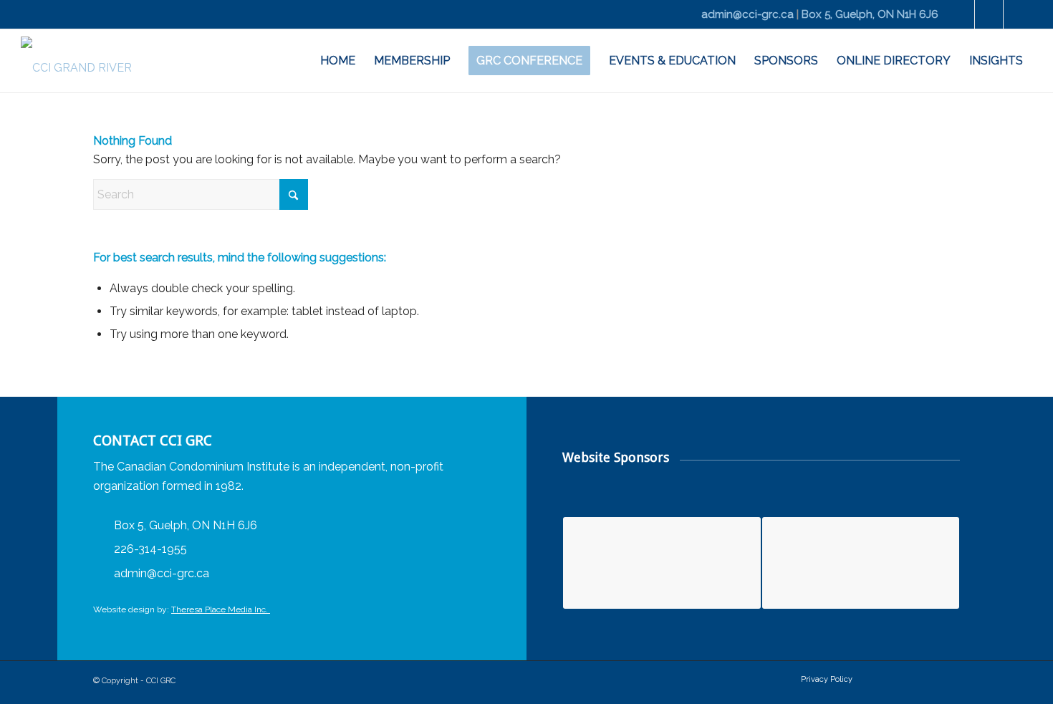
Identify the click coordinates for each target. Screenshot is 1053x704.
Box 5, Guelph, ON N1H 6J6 (870, 14)
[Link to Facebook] (960, 14)
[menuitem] (338, 60)
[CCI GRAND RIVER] (76, 60)
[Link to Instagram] (1018, 14)
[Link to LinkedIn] (989, 14)
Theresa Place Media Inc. (220, 609)
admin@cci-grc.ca (747, 14)
